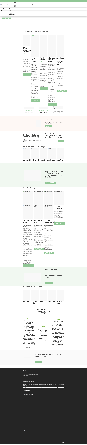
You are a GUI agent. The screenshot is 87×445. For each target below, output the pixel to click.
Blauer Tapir (32, 75)
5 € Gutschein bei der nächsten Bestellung (31, 136)
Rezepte (2, 10)
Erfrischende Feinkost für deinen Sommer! (53, 276)
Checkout (11, 8)
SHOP (15, 2)
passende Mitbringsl (6, 18)
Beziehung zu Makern (12, 14)
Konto (15, 6)
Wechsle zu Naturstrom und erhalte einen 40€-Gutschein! (48, 355)
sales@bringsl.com (25, 378)
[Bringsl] (6, 4)
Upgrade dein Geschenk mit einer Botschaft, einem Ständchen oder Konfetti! (54, 174)
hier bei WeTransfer (30, 239)
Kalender (32, 381)
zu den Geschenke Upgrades (50, 182)
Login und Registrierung (4, 8)
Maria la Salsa (25, 67)
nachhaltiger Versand (12, 13)
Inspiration (15, 5)
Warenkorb (8, 8)
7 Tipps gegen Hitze (12, 10)
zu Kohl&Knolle (48, 126)
